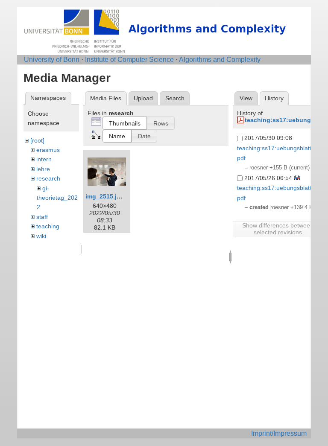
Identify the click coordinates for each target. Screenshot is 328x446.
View (246, 98)
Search (174, 98)
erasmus (48, 149)
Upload (143, 98)
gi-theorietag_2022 (57, 198)
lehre (43, 169)
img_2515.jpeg (106, 196)
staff (42, 216)
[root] (37, 140)
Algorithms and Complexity (220, 59)
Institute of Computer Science (129, 59)
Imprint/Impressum (279, 433)
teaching (47, 226)
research (48, 178)
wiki (41, 236)
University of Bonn (51, 59)
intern (44, 159)
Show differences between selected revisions (277, 229)
